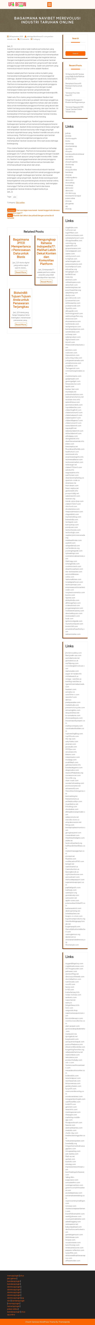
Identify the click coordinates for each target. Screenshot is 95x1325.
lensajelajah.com (71, 272)
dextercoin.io (70, 937)
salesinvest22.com (72, 496)
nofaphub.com (71, 259)
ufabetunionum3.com (73, 412)
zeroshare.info (71, 752)
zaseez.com (70, 253)
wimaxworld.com (72, 788)
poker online (70, 198)
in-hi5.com (69, 989)
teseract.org (70, 499)
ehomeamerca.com (73, 321)
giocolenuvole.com (73, 298)
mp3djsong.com (71, 663)
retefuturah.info (71, 454)
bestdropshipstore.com (74, 329)
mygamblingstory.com (74, 963)
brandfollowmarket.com (75, 1214)
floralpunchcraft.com (73, 1122)
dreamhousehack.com (74, 569)
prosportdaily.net (72, 493)
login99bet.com (71, 233)
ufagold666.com (72, 514)
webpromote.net (72, 817)
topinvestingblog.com (74, 733)
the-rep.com (70, 739)
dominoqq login (13, 1286)
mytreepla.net (70, 392)
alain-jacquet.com (72, 1026)
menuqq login (13, 1275)
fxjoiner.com (70, 598)
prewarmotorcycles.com (75, 707)
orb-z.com (69, 1062)
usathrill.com (70, 543)
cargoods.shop (71, 1010)
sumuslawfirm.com (72, 1182)
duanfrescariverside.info (74, 441)
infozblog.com (71, 806)
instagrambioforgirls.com (75, 1099)
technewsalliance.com (74, 459)
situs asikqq (69, 183)
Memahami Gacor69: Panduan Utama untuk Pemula (73, 85)
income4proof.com (73, 266)
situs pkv (68, 151)
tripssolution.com (72, 355)
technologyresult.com (74, 313)
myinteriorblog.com (73, 517)
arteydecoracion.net (73, 822)
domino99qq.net (72, 974)
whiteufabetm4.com (73, 433)
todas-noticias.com (73, 995)
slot (14, 197)
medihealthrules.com (73, 540)
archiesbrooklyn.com (73, 801)
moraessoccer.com (73, 775)
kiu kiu (67, 141)
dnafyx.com (70, 295)
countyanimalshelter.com (75, 1219)
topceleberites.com (73, 407)
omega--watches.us (73, 679)
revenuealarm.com (72, 616)
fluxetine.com (70, 859)
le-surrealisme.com (72, 715)
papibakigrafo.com (73, 887)
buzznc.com (70, 595)
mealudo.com (70, 1130)
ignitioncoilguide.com (73, 621)
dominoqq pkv (71, 138)
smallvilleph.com (71, 762)
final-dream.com (71, 485)
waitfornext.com (72, 475)
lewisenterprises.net (73, 287)
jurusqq (68, 136)
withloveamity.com (72, 303)
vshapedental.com (72, 545)
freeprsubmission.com (74, 511)
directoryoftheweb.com (74, 976)
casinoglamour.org (72, 934)
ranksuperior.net (71, 1224)
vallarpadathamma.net (74, 1052)
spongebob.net (71, 1036)
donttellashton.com (73, 979)
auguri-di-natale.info (73, 674)
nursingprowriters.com (74, 1185)
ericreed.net (70, 856)
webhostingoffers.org (74, 316)
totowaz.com (70, 1206)
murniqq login (13, 1303)
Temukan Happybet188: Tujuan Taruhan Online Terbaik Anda (74, 109)
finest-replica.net (72, 488)
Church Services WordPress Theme (40, 1322)
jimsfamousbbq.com (73, 653)
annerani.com (70, 744)
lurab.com (69, 618)
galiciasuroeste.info (73, 765)
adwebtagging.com (73, 1221)
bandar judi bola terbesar (74, 154)
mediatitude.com (72, 705)
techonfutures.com (73, 530)
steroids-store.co (72, 820)
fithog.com (69, 825)
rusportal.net (70, 1000)
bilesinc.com (70, 754)
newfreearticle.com (73, 1081)
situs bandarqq (71, 146)
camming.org (70, 243)
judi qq (67, 133)
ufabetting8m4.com (73, 410)
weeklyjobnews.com (73, 1216)
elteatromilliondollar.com (75, 1047)
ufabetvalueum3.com (73, 415)
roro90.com (70, 984)
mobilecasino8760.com (74, 861)
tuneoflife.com (71, 1253)
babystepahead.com (73, 1227)
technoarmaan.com (73, 584)
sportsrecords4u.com (74, 405)
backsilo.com (70, 1161)
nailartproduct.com (73, 337)
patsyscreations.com (73, 264)
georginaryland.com (73, 833)
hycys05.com (70, 1088)
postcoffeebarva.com (74, 1044)
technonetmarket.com (74, 462)
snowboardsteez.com (74, 1096)
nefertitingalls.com (72, 261)
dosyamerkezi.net (72, 713)
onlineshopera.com (73, 282)
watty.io (68, 1003)
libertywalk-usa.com (73, 655)
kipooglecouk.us (72, 872)
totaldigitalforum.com (74, 582)
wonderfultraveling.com (74, 783)
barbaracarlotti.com (73, 908)
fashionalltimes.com (73, 579)
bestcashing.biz (71, 796)
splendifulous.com (72, 402)
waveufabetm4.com (73, 426)
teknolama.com (71, 1057)
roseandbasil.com (72, 835)
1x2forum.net (70, 230)
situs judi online (71, 170)
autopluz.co (70, 692)
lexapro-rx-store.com (73, 916)
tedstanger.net (71, 465)
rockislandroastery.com (74, 611)
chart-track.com (71, 780)
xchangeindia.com (72, 564)
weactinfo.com (71, 1109)
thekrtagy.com (71, 561)
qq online (68, 149)
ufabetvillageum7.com (74, 420)
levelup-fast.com (72, 389)
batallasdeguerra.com (73, 767)
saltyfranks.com (71, 741)
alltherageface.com (73, 603)
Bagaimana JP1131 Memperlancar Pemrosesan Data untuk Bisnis (21, 248)
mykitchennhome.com (74, 874)
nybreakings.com (72, 553)
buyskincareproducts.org (75, 919)
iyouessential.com (72, 300)
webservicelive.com (73, 634)
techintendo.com (72, 324)
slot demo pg (70, 193)
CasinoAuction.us (72, 869)
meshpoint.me (71, 1034)
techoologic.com (72, 532)
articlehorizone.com (73, 363)
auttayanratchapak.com (74, 1042)
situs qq (68, 167)
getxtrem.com (71, 1107)
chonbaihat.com (71, 809)
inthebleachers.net (72, 913)
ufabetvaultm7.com (73, 418)
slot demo (69, 156)
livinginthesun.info (72, 1005)
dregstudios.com (72, 770)
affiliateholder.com (72, 1261)
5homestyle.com (72, 945)
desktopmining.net (72, 911)
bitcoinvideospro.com (74, 1018)
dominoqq (69, 144)
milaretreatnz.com (72, 757)
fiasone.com (70, 1125)
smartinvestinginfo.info (74, 457)
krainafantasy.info (72, 992)
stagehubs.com (71, 227)
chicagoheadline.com (73, 240)
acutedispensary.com (73, 1193)
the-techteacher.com (73, 572)
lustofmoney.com (72, 1245)
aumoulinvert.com (72, 877)
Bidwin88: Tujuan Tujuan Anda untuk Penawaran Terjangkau (21, 299)
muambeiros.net (71, 804)
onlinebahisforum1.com (74, 238)
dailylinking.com (71, 293)
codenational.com (72, 605)
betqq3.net (69, 864)
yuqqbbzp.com (71, 366)
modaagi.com (70, 760)
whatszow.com (71, 319)
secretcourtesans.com (74, 235)
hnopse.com (70, 1240)
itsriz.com (69, 1008)
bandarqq (69, 172)
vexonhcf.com (71, 697)
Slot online (20, 202)
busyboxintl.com (72, 1039)
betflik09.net (70, 274)
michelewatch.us (71, 676)
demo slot (69, 180)
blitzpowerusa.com (72, 1083)
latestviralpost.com (73, 1078)
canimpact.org (71, 893)
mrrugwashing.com (72, 1151)
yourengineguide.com (73, 551)
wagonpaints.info (72, 472)
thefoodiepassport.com (74, 879)
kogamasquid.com (72, 926)
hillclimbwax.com (72, 1237)
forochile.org (70, 778)
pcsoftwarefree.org (73, 290)
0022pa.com (70, 749)
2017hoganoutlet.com (74, 969)
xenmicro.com (71, 280)
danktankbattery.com (73, 1128)
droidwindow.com (72, 509)
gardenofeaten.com (73, 1086)
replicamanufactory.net (74, 397)
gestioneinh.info (71, 491)
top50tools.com (72, 736)
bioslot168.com (71, 626)
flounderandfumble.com (74, 449)
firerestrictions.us (72, 799)
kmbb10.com (70, 1104)
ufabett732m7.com (73, 504)
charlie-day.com (71, 1133)
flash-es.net (70, 1156)
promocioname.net (73, 786)
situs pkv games (71, 162)
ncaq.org (69, 277)
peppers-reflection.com (74, 1250)
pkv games (69, 203)
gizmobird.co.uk (71, 660)
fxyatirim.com (70, 308)
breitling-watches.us (73, 681)
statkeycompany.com (74, 726)
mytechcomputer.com (74, 624)
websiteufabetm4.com (74, 431)
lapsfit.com (69, 386)
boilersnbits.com (72, 1076)
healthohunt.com (72, 452)
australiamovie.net (72, 658)
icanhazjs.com (70, 890)
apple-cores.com (72, 900)
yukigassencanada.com (74, 360)
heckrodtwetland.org (73, 843)
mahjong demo (71, 177)
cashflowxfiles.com (72, 1102)
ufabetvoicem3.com (73, 423)
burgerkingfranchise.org (74, 1049)
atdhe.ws (69, 840)
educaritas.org (71, 269)
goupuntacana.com (73, 248)
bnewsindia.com (71, 519)
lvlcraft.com (70, 342)
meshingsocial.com (73, 1112)
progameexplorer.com (74, 608)
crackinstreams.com (73, 376)
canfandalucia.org (72, 548)
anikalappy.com (71, 436)
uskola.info (69, 470)
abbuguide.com (71, 311)
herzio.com (69, 987)
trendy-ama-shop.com (74, 501)
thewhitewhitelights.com (75, 838)
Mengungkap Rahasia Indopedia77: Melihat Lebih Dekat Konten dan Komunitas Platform (46, 252)
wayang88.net (71, 428)
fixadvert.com (70, 689)
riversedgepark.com (73, 251)
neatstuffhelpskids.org (74, 773)
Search (75, 38)
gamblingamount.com (74, 1234)
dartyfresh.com (71, 285)
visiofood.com (71, 506)
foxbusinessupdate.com (74, 1141)
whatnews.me (70, 483)
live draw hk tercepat (73, 196)
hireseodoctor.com (73, 384)
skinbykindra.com (72, 600)
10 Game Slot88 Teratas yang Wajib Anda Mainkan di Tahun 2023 (74, 76)
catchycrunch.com (72, 256)
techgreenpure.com (73, 326)
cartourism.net (71, 898)
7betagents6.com (72, 368)
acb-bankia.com (71, 1154)
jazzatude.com (71, 747)
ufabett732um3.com (73, 467)
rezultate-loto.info (72, 399)
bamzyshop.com (72, 525)
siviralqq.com (70, 1164)
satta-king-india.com (73, 358)
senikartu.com (71, 997)
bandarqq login (13, 1281)
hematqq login (13, 1306)
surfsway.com (70, 334)
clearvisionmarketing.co (74, 478)
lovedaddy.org (71, 1143)
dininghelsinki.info (72, 438)
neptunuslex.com (72, 671)
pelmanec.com (71, 971)
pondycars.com (71, 527)
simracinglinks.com (72, 710)
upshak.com (70, 1159)
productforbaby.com (73, 1060)
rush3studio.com (72, 982)
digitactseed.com (72, 339)
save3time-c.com (72, 694)
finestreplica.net (71, 446)
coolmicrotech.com (73, 566)
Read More (21, 272)
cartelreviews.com (72, 332)
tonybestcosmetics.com (75, 592)
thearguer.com (71, 1115)
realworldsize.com (72, 1055)
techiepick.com (71, 522)
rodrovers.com (71, 353)
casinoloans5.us (71, 866)
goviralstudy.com (72, 895)
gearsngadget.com (72, 381)
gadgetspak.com (72, 379)
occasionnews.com (73, 1242)
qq (66, 206)
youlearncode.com (72, 306)
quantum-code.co (72, 480)
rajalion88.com (71, 246)
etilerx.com (69, 444)
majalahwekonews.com (74, 966)
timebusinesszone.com (74, 1248)
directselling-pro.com (73, 613)
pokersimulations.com (74, 394)
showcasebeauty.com (74, 718)
